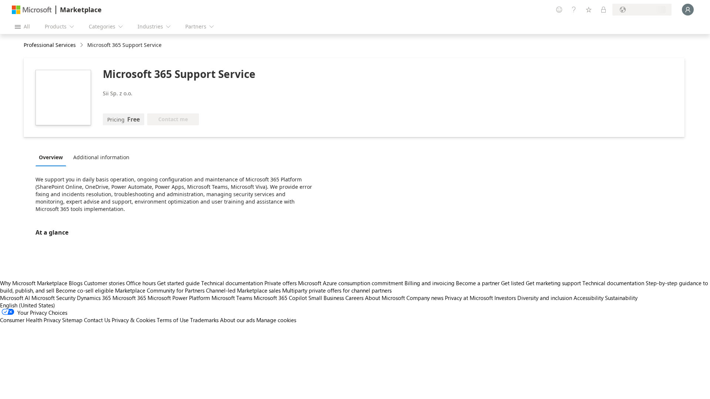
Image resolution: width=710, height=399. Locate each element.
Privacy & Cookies (133, 320)
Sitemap (72, 320)
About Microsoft (385, 297)
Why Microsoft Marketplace (33, 283)
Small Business (326, 297)
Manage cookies (276, 320)
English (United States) (27, 305)
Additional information (101, 157)
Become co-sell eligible (85, 290)
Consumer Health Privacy (30, 320)
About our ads (237, 320)
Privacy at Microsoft (469, 297)
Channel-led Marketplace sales (243, 290)
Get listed (512, 283)
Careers (354, 297)
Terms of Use (173, 320)
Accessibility (589, 297)
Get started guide (178, 283)
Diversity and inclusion (544, 297)
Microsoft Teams (232, 297)
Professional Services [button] (50, 44)
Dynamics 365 (94, 297)
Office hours (141, 283)
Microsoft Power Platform (179, 297)
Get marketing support (553, 283)
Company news (424, 297)
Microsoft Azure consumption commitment (351, 283)
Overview (51, 157)
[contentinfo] (82, 45)
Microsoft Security (53, 297)
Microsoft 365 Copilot (280, 297)
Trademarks (204, 320)
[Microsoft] (32, 10)
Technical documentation (232, 283)
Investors (505, 297)
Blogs (75, 283)
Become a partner (478, 283)
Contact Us (97, 320)
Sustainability (621, 297)
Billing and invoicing (429, 283)
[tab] (53, 157)
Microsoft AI (15, 297)
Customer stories (104, 283)
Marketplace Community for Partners (159, 290)
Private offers (280, 283)
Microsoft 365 (129, 297)
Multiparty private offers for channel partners (337, 290)
